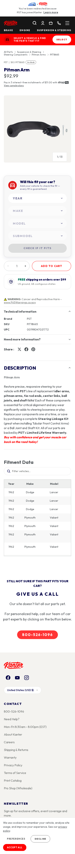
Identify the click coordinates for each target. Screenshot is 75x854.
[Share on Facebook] (26, 349)
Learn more (50, 12)
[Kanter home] (7, 39)
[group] (37, 130)
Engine (25, 30)
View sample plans (14, 85)
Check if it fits (37, 248)
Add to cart (51, 266)
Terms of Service (15, 773)
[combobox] (37, 198)
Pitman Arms (39, 55)
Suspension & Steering (54, 30)
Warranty (10, 757)
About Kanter (13, 734)
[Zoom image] (37, 129)
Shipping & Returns (16, 750)
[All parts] (67, 23)
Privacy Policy (13, 765)
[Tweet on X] (19, 349)
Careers (9, 742)
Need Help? (11, 719)
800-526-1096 (37, 634)
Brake (8, 30)
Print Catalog (13, 780)
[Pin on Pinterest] (33, 349)
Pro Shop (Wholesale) (18, 788)
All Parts (8, 52)
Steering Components (16, 55)
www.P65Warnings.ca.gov (20, 302)
